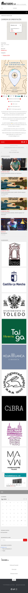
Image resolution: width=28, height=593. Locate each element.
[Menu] (26, 12)
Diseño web (18, 584)
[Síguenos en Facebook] (22, 142)
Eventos (12, 30)
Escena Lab (3, 231)
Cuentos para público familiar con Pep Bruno (11, 173)
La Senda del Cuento (5, 171)
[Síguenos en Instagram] (26, 142)
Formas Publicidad (22, 584)
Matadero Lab (4, 50)
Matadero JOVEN (6, 55)
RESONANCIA (4, 233)
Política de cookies (14, 573)
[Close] (20, 25)
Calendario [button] (15, 8)
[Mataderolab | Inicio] (14, 3)
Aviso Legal (14, 569)
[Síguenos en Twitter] (24, 142)
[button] (16, 34)
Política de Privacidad (14, 565)
